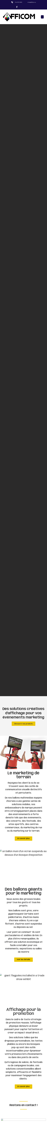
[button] (42, 17)
